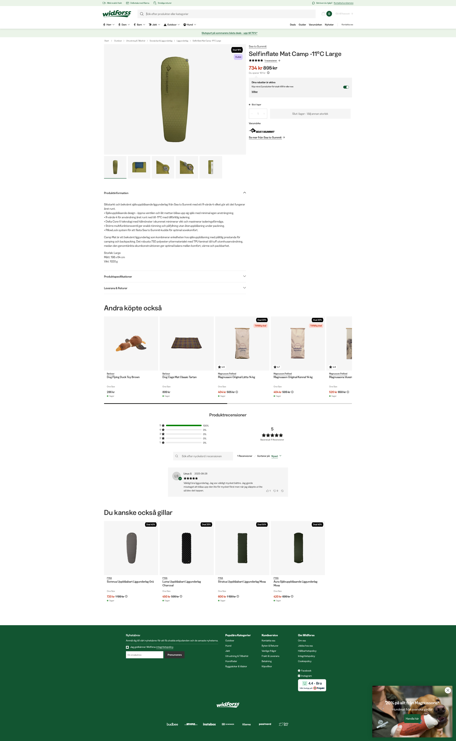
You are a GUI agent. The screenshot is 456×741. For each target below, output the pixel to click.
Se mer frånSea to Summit (265, 137)
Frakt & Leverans (270, 656)
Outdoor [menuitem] (172, 24)
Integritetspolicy (306, 656)
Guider (302, 24)
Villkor (255, 91)
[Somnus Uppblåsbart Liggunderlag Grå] (131, 548)
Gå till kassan (343, 13)
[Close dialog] (448, 690)
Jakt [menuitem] (154, 24)
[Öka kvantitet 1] (264, 113)
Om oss (302, 640)
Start (106, 40)
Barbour (111, 373)
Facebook (306, 670)
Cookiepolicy (305, 661)
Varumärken (315, 24)
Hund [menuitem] (190, 24)
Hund (228, 645)
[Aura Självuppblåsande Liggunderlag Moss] (298, 548)
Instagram (306, 675)
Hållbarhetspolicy (307, 650)
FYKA (109, 578)
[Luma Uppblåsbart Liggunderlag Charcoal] (187, 548)
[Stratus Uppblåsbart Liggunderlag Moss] (242, 548)
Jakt (227, 650)
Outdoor (118, 40)
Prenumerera (175, 654)
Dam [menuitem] (124, 24)
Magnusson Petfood (227, 373)
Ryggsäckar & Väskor (236, 666)
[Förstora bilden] (175, 99)
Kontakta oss (347, 24)
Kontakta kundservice (343, 3)
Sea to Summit (258, 46)
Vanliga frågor (269, 650)
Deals (293, 24)
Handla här (412, 718)
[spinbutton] (258, 113)
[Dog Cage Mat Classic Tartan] (187, 343)
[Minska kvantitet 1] (252, 113)
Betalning (267, 661)
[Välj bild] (115, 167)
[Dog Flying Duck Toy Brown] (131, 343)
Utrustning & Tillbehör (135, 40)
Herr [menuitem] (109, 24)
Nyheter (329, 24)
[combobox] (277, 456)
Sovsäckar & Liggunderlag (161, 40)
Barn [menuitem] (139, 24)
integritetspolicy (164, 647)
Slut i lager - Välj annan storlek (310, 113)
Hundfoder (231, 661)
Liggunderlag (182, 40)
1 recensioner (271, 60)
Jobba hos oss (305, 645)
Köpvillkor (267, 666)
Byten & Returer (270, 645)
